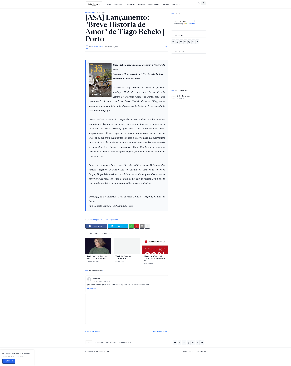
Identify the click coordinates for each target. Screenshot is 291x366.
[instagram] (185, 41)
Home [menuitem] (109, 4)
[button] (198, 3)
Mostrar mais (181, 98)
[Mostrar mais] (147, 226)
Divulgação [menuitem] (130, 4)
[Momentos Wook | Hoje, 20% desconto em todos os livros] (155, 246)
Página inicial (90, 12)
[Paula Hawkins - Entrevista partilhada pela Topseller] (98, 246)
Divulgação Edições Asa (109, 220)
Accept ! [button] (9, 361)
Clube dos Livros (183, 96)
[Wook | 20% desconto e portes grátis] (127, 246)
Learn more (19, 356)
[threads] (189, 41)
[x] (177, 41)
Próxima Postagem (160, 331)
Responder (91, 288)
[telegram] (197, 41)
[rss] (193, 41)
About (191, 351)
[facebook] (173, 41)
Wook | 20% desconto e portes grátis (124, 257)
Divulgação (101, 12)
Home (184, 351)
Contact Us (201, 351)
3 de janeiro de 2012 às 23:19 (101, 281)
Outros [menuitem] (166, 4)
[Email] (142, 226)
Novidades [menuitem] (118, 4)
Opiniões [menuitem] (141, 4)
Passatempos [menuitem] (153, 4)
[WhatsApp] (131, 226)
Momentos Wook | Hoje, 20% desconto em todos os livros (154, 258)
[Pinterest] (136, 226)
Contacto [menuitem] (176, 4)
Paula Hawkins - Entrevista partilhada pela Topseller (98, 257)
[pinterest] (181, 41)
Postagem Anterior (93, 331)
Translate (191, 23)
